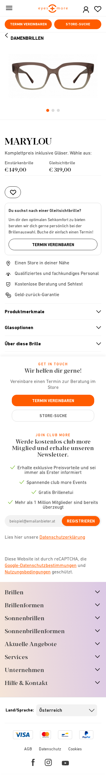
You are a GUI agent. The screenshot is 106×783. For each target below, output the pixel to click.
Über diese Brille (50, 344)
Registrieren (81, 521)
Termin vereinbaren (28, 24)
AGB (28, 748)
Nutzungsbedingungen (28, 571)
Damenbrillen (27, 38)
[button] (86, 10)
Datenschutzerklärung (62, 537)
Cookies (75, 748)
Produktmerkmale (50, 312)
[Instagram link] (48, 762)
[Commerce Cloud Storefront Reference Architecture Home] (53, 9)
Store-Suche (78, 24)
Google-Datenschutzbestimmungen (41, 565)
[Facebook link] (33, 762)
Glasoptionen (50, 328)
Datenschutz (50, 748)
